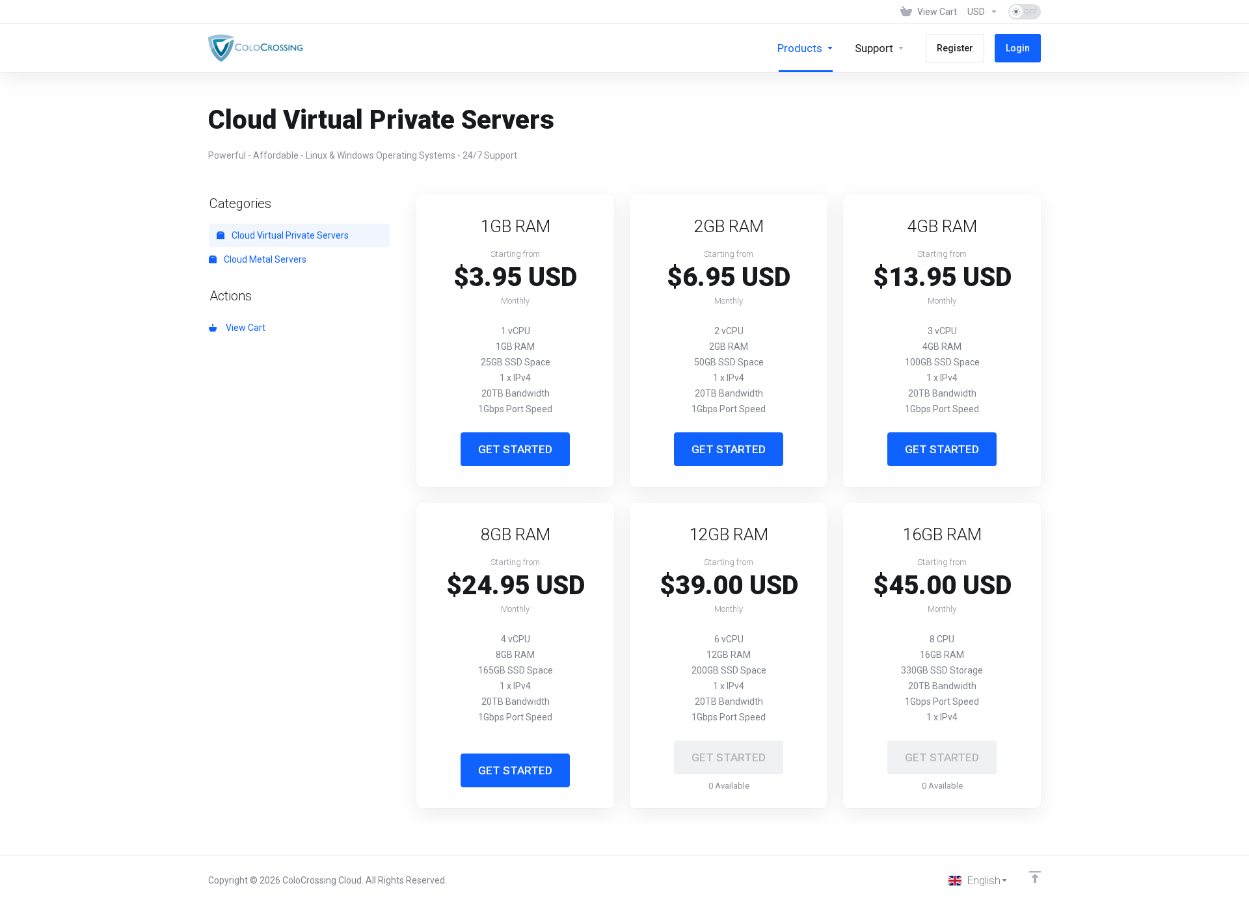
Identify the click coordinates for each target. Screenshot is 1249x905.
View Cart (243, 327)
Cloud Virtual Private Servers (289, 235)
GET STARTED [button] (515, 449)
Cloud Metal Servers (264, 259)
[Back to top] (1035, 877)
